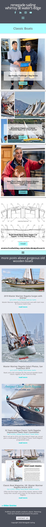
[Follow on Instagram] (25, 12)
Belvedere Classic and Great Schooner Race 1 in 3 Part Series (23, 129)
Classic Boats (21, 300)
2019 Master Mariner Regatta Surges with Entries (23, 297)
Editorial (28, 300)
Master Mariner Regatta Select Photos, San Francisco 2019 (23, 367)
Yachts (34, 300)
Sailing (20, 370)
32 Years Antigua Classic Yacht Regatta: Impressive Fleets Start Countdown (23, 431)
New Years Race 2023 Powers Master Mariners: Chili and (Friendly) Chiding (23, 183)
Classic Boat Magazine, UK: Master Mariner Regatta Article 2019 (23, 486)
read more (23, 307)
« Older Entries (9, 505)
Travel (32, 434)
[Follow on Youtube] (31, 12)
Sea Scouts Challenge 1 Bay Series (23, 75)
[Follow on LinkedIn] (20, 12)
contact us (23, 518)
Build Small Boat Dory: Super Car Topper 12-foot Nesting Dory (23, 235)
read (23, 83)
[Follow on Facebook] (15, 12)
